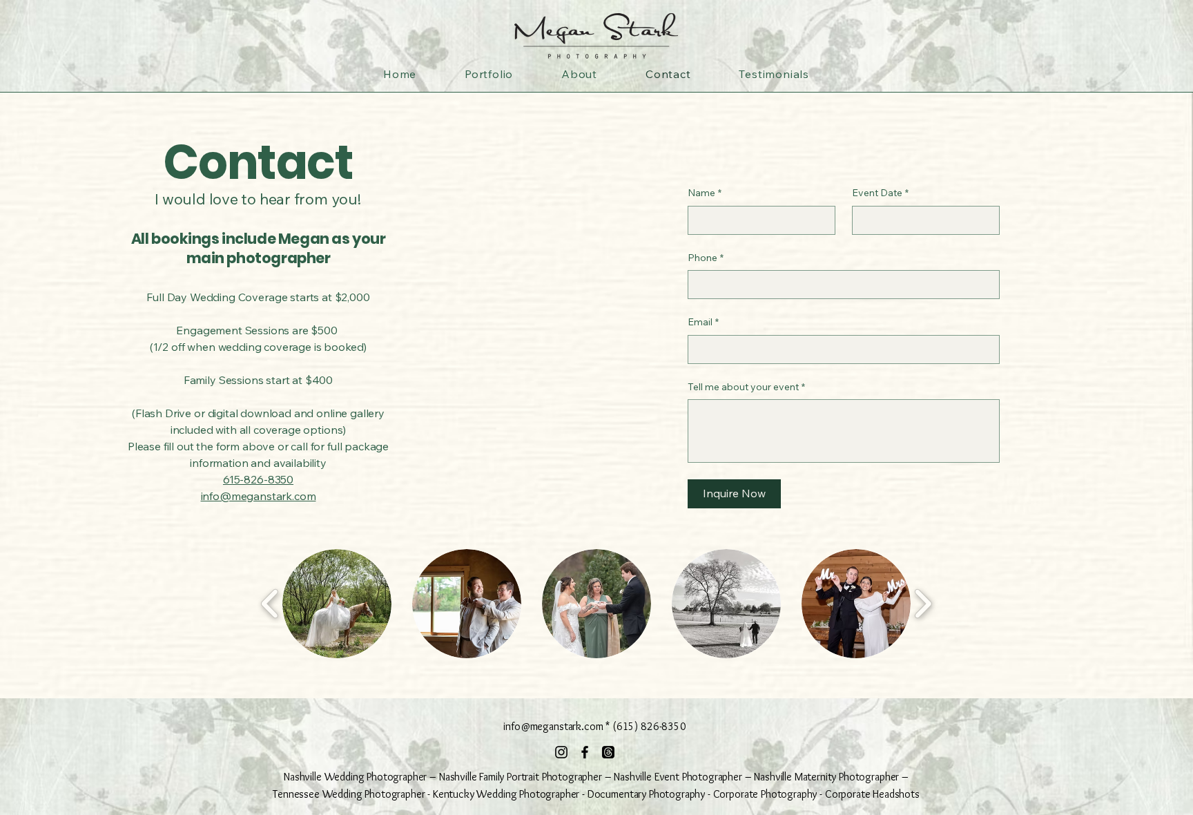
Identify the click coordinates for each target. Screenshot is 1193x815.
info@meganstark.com (258, 496)
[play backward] (270, 604)
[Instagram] (561, 752)
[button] (336, 603)
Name (704, 192)
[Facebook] (584, 752)
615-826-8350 (258, 479)
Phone (706, 257)
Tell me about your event (746, 387)
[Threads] (608, 752)
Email (703, 322)
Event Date (880, 192)
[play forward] (922, 604)
